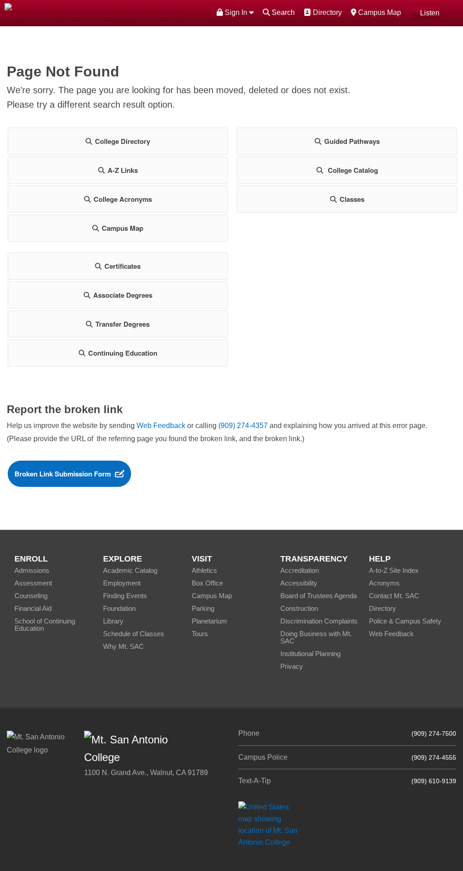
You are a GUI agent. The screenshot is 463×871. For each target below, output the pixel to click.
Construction (299, 608)
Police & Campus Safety (405, 621)
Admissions (31, 570)
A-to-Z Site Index (394, 570)
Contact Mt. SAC (394, 596)
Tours (200, 634)
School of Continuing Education (44, 624)
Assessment (33, 583)
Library (113, 621)
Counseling (30, 596)
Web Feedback (161, 425)
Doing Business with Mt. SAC (316, 637)
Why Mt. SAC (123, 646)
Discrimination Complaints (319, 621)
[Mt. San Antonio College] (271, 824)
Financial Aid (33, 608)
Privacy (291, 666)
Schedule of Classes (133, 634)
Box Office (207, 583)
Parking (203, 608)
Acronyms (384, 583)
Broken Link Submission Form (62, 474)
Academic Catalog (130, 570)
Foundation (119, 608)
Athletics (204, 570)
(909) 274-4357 (243, 425)
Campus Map (378, 12)
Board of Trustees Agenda (318, 596)
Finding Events (125, 596)
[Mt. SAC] (97, 12)
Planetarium (209, 621)
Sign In (236, 12)
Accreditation (299, 570)
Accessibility (298, 583)
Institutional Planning (310, 653)
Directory (326, 12)
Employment (122, 583)
